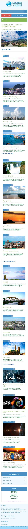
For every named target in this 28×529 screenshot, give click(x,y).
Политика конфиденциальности (8, 518)
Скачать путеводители (7, 483)
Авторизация (19, 15)
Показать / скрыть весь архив (14, 500)
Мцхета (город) (5, 41)
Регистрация (7, 15)
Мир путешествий (6, 477)
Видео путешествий (7, 480)
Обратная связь (4, 524)
